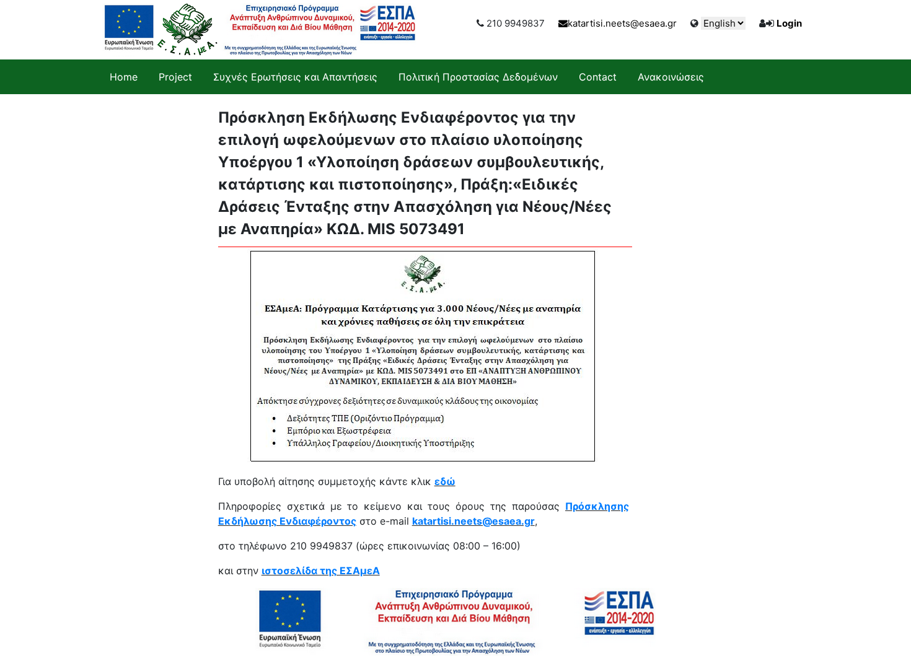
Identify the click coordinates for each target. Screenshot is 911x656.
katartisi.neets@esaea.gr (622, 23)
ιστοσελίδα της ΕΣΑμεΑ (321, 570)
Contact (598, 77)
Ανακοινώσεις (671, 77)
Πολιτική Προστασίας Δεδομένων (478, 77)
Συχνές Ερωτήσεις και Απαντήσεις (295, 77)
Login (789, 23)
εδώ (444, 481)
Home (124, 77)
